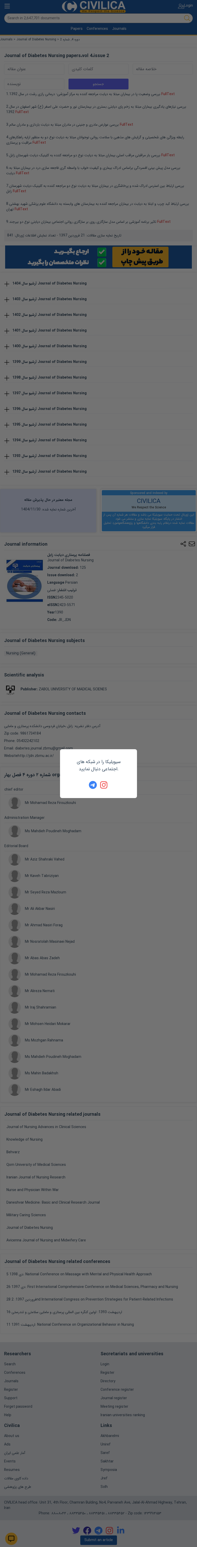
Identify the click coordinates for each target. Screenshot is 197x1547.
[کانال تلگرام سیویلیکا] (93, 785)
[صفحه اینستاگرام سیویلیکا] (104, 785)
